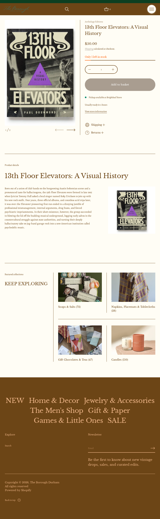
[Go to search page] (67, 9)
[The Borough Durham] (16, 9)
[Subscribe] (152, 448)
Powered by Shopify (18, 490)
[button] (67, 9)
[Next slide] (71, 130)
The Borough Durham (44, 482)
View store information (96, 111)
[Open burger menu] (151, 9)
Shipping (89, 48)
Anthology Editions (94, 21)
